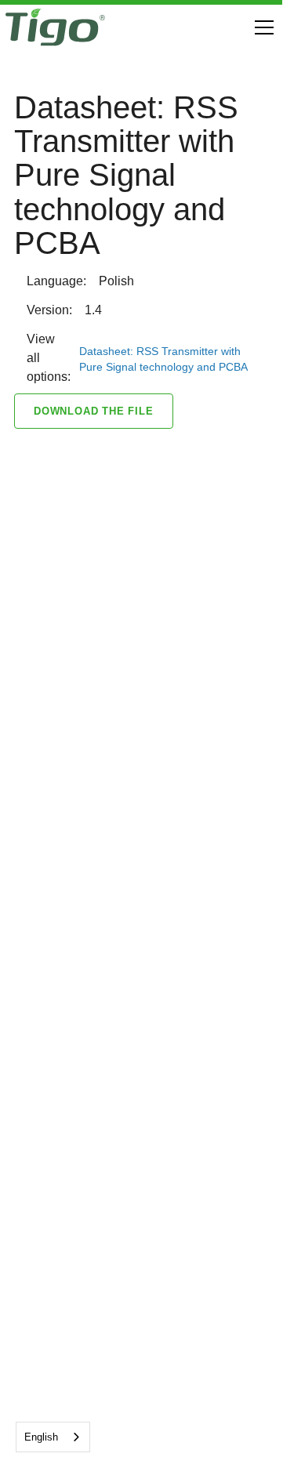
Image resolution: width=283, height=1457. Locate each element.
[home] (55, 27)
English (41, 1437)
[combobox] (53, 1437)
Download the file (94, 411)
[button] (261, 27)
